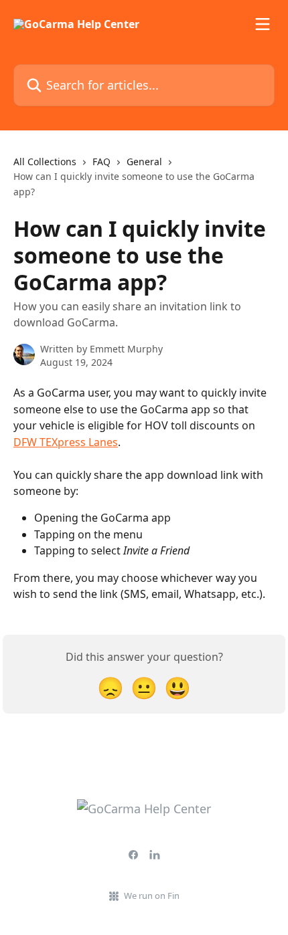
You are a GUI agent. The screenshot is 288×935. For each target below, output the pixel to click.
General (144, 161)
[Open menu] (262, 24)
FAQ (101, 161)
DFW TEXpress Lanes (65, 442)
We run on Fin (151, 896)
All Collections (44, 161)
